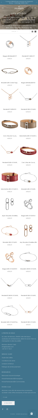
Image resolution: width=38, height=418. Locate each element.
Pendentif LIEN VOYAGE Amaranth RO (9, 163)
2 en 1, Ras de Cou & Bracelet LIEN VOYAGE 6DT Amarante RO (28, 163)
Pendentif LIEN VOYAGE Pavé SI (28, 296)
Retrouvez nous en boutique (11, 375)
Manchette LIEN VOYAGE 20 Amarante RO (9, 189)
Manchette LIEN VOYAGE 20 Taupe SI (28, 136)
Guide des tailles (7, 358)
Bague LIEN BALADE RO (28, 83)
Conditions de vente (8, 361)
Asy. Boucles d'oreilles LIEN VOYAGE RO (28, 242)
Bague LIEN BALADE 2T (10, 56)
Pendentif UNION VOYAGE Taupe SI (10, 296)
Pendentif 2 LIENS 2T (28, 56)
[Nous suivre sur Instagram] (7, 409)
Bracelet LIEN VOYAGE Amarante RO (10, 242)
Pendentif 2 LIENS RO (9, 109)
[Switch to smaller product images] (35, 31)
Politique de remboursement (11, 367)
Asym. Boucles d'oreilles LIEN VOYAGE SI (9, 216)
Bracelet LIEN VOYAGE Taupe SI (28, 189)
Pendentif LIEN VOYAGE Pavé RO (28, 322)
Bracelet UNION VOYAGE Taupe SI (28, 269)
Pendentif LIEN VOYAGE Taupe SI (28, 109)
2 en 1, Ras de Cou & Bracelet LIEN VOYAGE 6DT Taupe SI (10, 136)
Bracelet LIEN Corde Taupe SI (9, 83)
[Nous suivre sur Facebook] (3, 409)
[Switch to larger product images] (32, 31)
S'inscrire (8, 403)
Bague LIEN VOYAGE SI (28, 216)
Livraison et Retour (8, 364)
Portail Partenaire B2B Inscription (12, 379)
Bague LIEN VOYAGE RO (9, 269)
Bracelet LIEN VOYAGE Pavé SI (9, 322)
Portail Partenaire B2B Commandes (13, 382)
